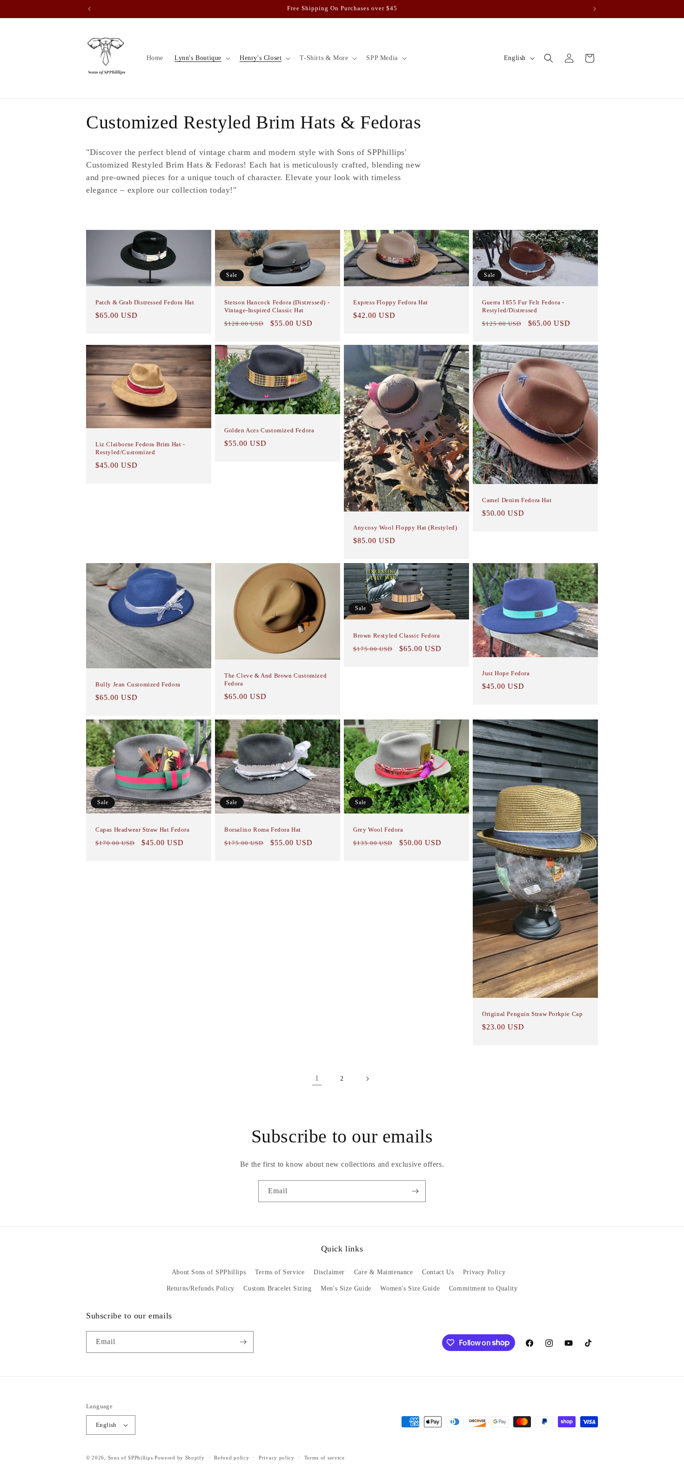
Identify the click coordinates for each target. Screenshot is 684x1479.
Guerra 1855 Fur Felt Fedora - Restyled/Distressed (523, 305)
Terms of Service (280, 1272)
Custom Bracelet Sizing (277, 1288)
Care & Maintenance (383, 1272)
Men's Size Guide (346, 1288)
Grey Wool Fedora (378, 829)
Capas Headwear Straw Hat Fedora (142, 829)
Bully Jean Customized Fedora (138, 684)
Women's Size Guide (410, 1288)
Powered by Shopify (179, 1457)
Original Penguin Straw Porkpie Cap (532, 1013)
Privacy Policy (484, 1272)
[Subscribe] (415, 1191)
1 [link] (317, 1078)
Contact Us (438, 1272)
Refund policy (231, 1457)
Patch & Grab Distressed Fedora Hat (144, 302)
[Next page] (367, 1079)
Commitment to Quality (483, 1288)
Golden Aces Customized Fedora (269, 430)
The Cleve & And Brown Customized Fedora (275, 679)
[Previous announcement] (89, 9)
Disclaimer (329, 1272)
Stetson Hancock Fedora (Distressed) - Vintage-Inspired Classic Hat (276, 306)
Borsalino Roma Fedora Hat (262, 829)
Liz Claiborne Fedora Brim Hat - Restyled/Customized (140, 448)
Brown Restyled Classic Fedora (396, 635)
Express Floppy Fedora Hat (390, 301)
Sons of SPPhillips (130, 1457)
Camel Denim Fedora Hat (516, 500)
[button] (201, 58)
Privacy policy (277, 1457)
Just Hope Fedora (506, 673)
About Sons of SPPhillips (209, 1272)
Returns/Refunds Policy (201, 1288)
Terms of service (324, 1457)
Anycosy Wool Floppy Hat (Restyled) (405, 527)
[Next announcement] (594, 9)
